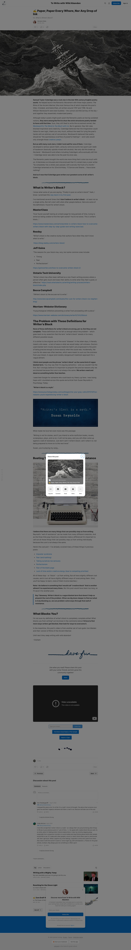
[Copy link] (50, 489)
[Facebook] (58, 489)
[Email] (65, 489)
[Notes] (73, 489)
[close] (82, 456)
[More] (80, 489)
